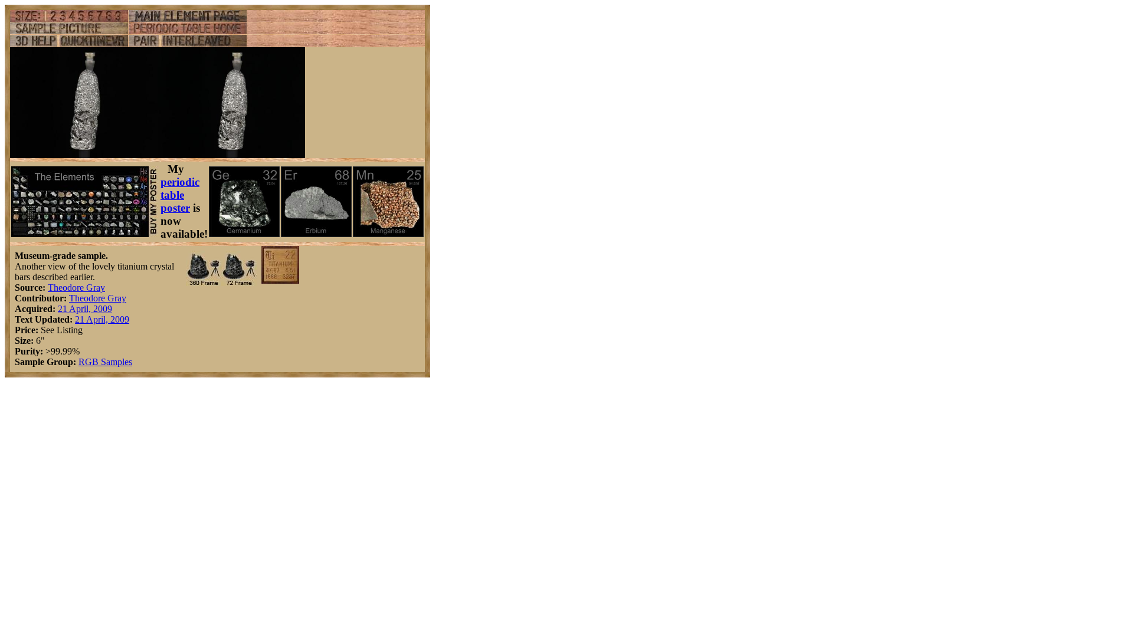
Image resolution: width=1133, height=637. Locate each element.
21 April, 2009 (85, 309)
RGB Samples (105, 362)
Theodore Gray (76, 288)
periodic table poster (180, 195)
